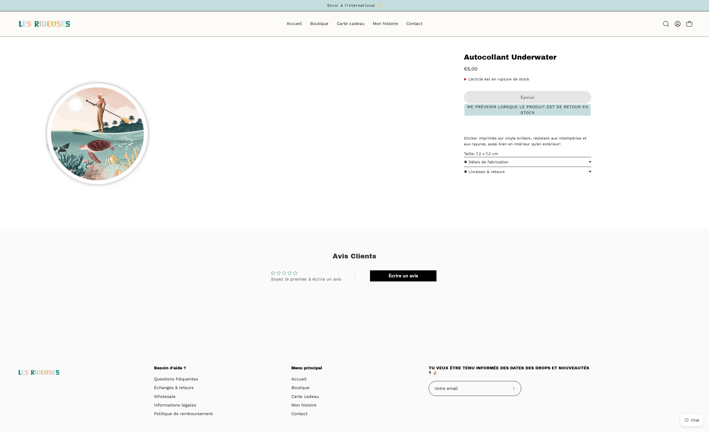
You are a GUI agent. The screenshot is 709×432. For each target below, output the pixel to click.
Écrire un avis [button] (403, 275)
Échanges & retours (174, 387)
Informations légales (175, 405)
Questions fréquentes (176, 379)
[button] (666, 24)
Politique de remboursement (183, 413)
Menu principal (306, 368)
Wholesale (165, 396)
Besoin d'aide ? (170, 368)
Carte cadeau (305, 396)
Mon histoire (304, 405)
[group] (354, 5)
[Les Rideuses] (44, 24)
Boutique (300, 387)
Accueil (299, 379)
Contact (299, 413)
